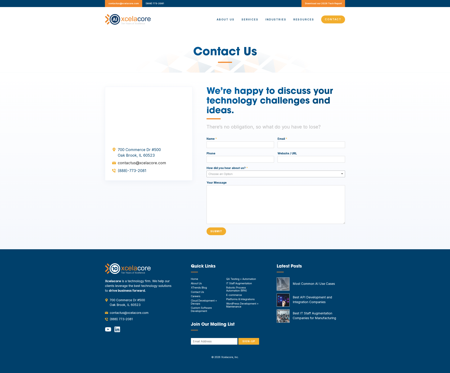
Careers (195, 296)
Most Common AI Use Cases (314, 284)
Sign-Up (248, 341)
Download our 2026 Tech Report (323, 3)
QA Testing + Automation (241, 278)
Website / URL (287, 153)
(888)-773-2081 (132, 170)
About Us (225, 19)
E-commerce (234, 294)
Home (194, 278)
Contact (333, 19)
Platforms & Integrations (240, 299)
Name (212, 138)
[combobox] (276, 174)
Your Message (217, 182)
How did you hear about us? (227, 168)
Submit (216, 231)
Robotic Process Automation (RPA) (236, 289)
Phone (211, 153)
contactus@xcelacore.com (123, 3)
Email (282, 138)
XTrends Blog (199, 287)
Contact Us (197, 291)
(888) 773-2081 (155, 3)
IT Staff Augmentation (239, 283)
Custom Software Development (201, 309)
